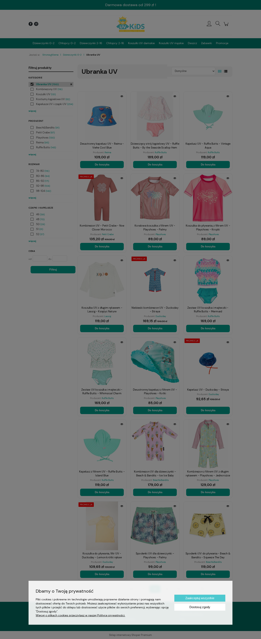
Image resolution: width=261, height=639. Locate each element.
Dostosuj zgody (199, 607)
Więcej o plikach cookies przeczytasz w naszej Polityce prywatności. (80, 615)
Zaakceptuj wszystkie (199, 598)
